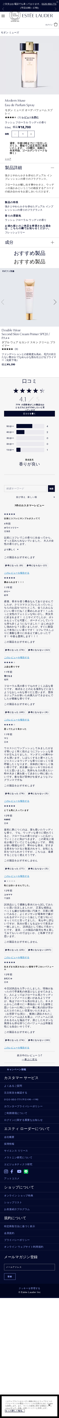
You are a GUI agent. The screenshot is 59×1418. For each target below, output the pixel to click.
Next (55, 8)
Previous (3, 8)
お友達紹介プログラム (17, 1209)
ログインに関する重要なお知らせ (23, 1120)
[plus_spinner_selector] (31, 134)
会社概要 (9, 1137)
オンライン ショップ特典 (18, 1195)
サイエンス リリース (16, 1150)
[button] (29, 167)
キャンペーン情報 (16, 1069)
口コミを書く (29, 413)
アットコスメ (12, 1178)
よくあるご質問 (13, 1085)
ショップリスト (13, 1202)
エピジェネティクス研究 (18, 1164)
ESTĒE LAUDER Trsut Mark (15, 15)
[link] (29, 297)
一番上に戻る (29, 1059)
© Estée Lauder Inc (30, 1292)
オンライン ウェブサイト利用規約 (23, 1246)
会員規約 (9, 1233)
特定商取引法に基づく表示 (19, 1226)
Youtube (19, 1171)
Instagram (6, 1171)
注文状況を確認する (15, 1092)
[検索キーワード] (51, 488)
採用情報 (9, 1144)
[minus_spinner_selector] (15, 134)
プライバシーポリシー (17, 1240)
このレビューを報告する (16, 573)
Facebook (13, 1171)
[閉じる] (49, 1405)
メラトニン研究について (18, 1157)
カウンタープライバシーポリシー (23, 1106)
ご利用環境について (15, 1113)
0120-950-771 (49, 4)
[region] (29, 1406)
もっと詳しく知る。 (14, 1411)
